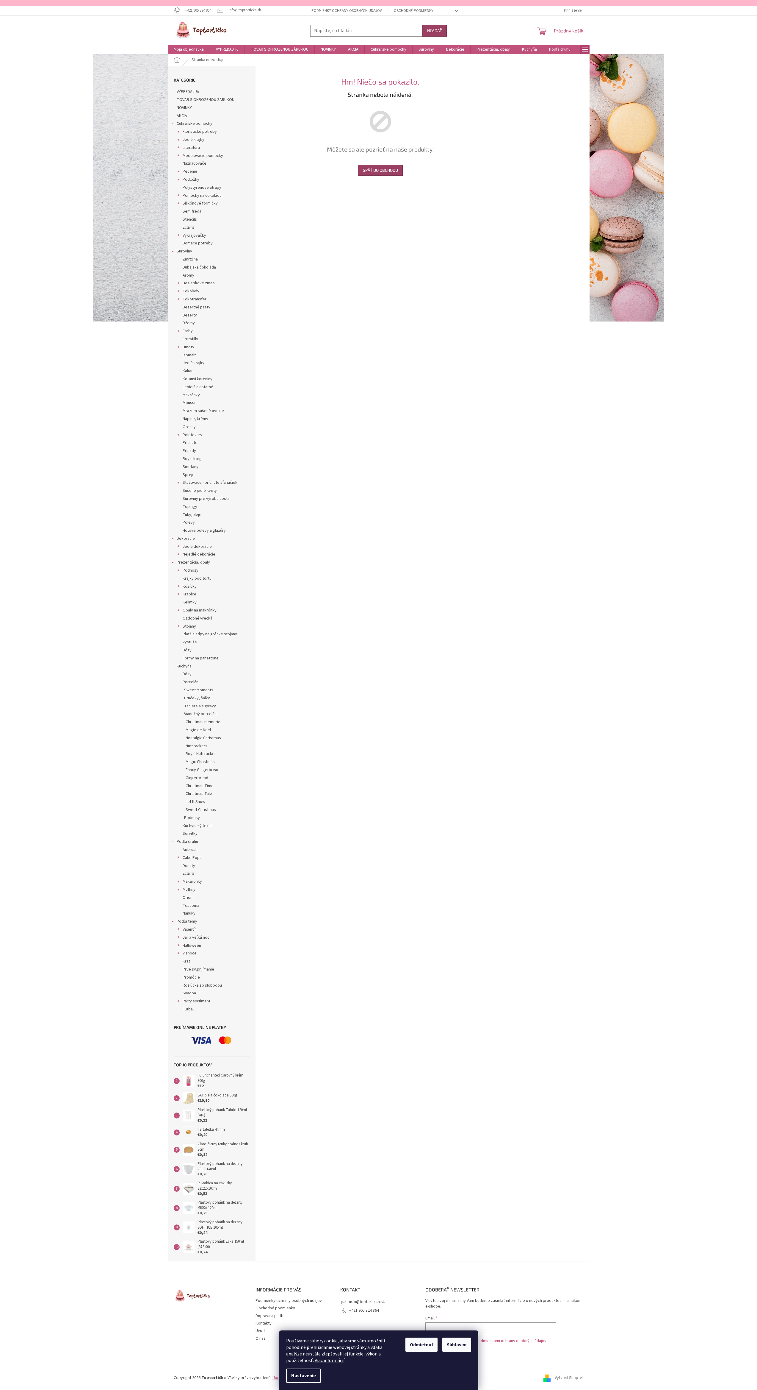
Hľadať (434, 30)
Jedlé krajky (193, 140)
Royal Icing (192, 459)
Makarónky (192, 881)
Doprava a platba (271, 1316)
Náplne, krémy (195, 419)
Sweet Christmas (201, 810)
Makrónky (191, 395)
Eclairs (188, 227)
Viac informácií (329, 1360)
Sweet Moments (198, 690)
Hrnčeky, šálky (197, 698)
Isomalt (189, 355)
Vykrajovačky (194, 235)
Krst (186, 961)
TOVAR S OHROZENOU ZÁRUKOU (205, 100)
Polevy (189, 522)
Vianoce (190, 953)
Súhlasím (457, 1344)
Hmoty (188, 347)
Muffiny (189, 890)
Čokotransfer (194, 299)
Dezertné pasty (196, 307)
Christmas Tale (199, 794)
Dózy (187, 650)
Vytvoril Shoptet (569, 1378)
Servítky (190, 834)
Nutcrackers (196, 746)
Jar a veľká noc (196, 937)
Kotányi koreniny (197, 379)
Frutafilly (190, 339)
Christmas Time (200, 786)
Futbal (188, 1009)
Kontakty (264, 1323)
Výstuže (190, 642)
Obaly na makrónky (200, 610)
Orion (187, 898)
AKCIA (182, 116)
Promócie (191, 977)
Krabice (189, 594)
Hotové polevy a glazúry (204, 530)
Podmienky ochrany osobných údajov (346, 10)
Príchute (190, 443)
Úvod (260, 1331)
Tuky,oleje (192, 515)
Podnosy (190, 570)
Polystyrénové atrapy (202, 188)
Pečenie (190, 171)
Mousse (190, 403)
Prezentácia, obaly (193, 562)
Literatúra (191, 148)
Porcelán (190, 682)
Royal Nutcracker (201, 754)
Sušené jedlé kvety (200, 491)
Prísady (189, 451)
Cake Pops (192, 858)
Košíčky (190, 586)
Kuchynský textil (197, 826)
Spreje (189, 475)
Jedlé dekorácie (197, 547)
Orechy (189, 427)
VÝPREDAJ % (188, 92)
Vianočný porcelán (200, 714)
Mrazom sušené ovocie (203, 411)
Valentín (190, 929)
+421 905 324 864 (364, 1310)
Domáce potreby (198, 243)
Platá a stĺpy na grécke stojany (210, 634)
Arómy (188, 275)
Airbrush (190, 850)
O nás (261, 1338)
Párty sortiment (196, 1001)
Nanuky (189, 913)
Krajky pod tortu (197, 578)
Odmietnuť (421, 1344)
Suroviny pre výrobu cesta (206, 499)
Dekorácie (186, 539)
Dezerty (190, 315)
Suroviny (184, 251)
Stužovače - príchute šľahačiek (210, 483)
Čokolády (191, 291)
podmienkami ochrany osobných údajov (511, 1341)
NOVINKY (184, 108)
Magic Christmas (200, 762)
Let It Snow (195, 802)
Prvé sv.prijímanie (198, 969)
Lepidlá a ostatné (198, 387)
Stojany (189, 626)
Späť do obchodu (380, 170)
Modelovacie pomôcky (203, 156)
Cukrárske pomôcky (194, 124)
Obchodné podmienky (413, 10)
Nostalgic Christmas (203, 738)
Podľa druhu (187, 842)
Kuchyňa (184, 666)
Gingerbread (197, 778)
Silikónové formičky (200, 203)
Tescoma (191, 906)
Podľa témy (187, 921)
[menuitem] (189, 49)
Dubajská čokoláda (199, 267)
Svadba (189, 993)
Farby (188, 331)
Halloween (192, 945)
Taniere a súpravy (200, 706)
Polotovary (192, 435)
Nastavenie (303, 1375)
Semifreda (192, 211)
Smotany (190, 467)
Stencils (190, 219)
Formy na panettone (201, 658)
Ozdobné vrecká (197, 618)
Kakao (188, 371)
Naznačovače (194, 163)
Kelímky (190, 602)
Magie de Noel (198, 730)
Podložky (191, 179)
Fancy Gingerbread (203, 770)
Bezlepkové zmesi (199, 283)
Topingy (190, 507)
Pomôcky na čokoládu (202, 196)
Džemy (189, 323)
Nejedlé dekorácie (199, 554)
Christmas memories (204, 722)
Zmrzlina (190, 259)
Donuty (189, 866)
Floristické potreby (200, 132)
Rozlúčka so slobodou (202, 985)
